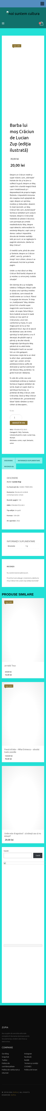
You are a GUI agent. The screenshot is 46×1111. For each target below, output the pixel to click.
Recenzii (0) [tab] (9, 466)
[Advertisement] (23, 974)
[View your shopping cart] (41, 23)
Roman (12, 438)
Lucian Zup (31, 435)
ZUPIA (15, 1092)
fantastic (30, 440)
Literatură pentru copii (18, 435)
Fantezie (25, 432)
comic (19, 440)
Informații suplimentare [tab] (29, 460)
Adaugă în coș (18, 423)
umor (12, 443)
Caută (6, 851)
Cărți (19, 432)
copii (24, 440)
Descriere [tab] (8, 460)
